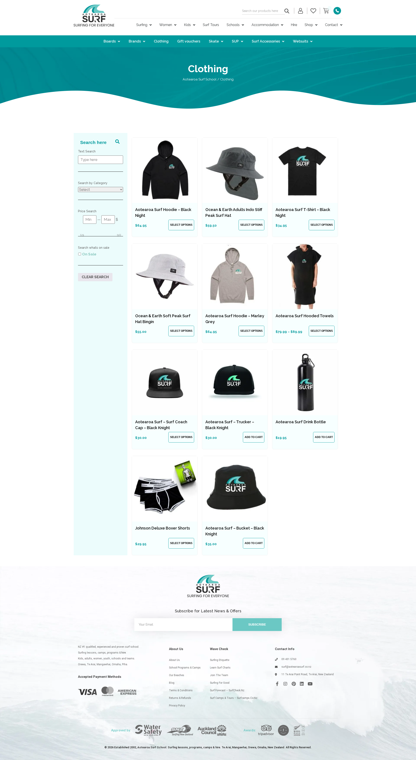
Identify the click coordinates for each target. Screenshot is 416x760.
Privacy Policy (177, 705)
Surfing (141, 25)
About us (174, 660)
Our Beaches (176, 675)
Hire (294, 25)
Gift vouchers (188, 41)
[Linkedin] (302, 684)
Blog (171, 682)
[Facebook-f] (277, 684)
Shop (309, 25)
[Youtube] (310, 684)
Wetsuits (300, 41)
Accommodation (265, 25)
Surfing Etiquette (219, 660)
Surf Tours (211, 25)
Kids (187, 25)
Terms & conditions (181, 690)
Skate (214, 41)
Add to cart (254, 437)
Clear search (95, 277)
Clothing (161, 41)
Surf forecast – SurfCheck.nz (227, 690)
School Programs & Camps (185, 667)
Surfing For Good (219, 682)
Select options (181, 224)
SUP (235, 41)
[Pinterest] (293, 684)
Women (165, 25)
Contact (331, 25)
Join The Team (219, 675)
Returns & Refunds (180, 698)
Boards (110, 41)
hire (123, 652)
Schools (233, 25)
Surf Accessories (266, 41)
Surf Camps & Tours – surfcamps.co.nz (233, 698)
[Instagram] (285, 684)
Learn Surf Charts (220, 667)
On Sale (89, 254)
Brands (135, 41)
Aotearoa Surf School (199, 79)
